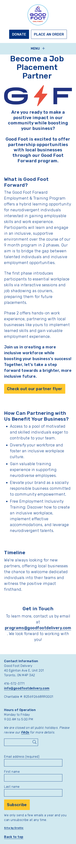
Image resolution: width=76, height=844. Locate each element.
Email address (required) (21, 756)
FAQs (25, 732)
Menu (35, 48)
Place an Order (49, 34)
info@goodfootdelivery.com (26, 688)
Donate (19, 34)
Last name (12, 787)
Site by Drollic (14, 827)
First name (12, 772)
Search (34, 742)
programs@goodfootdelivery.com (38, 627)
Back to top (13, 837)
